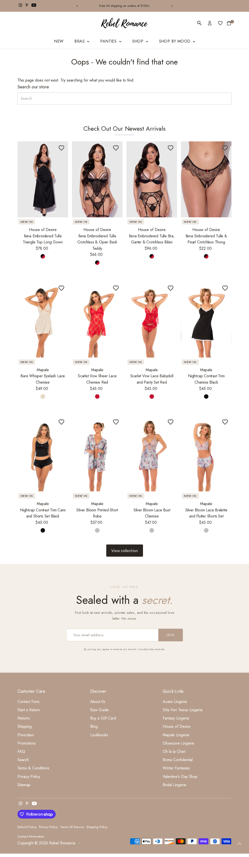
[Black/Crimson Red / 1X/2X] (206, 256)
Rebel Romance (62, 843)
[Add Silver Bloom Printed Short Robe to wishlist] (116, 422)
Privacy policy (48, 827)
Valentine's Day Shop (180, 776)
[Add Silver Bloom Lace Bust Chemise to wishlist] (170, 422)
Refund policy (27, 827)
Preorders (26, 735)
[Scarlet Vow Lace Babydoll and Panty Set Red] (151, 320)
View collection (124, 550)
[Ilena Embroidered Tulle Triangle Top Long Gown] (43, 179)
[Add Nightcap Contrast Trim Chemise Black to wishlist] (225, 288)
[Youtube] (33, 6)
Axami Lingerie (175, 701)
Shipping (25, 726)
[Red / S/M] (97, 396)
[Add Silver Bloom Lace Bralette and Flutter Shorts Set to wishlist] (225, 422)
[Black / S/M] (206, 396)
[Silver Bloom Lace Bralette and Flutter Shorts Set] (206, 453)
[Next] (171, 5)
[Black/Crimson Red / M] (151, 256)
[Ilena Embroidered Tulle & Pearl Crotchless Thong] (206, 179)
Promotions (27, 743)
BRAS (80, 41)
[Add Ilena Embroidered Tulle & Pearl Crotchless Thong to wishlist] (225, 148)
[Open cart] (228, 23)
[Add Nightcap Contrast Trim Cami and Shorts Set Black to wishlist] (61, 422)
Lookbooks (99, 735)
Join (171, 635)
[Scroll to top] (239, 843)
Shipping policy (96, 827)
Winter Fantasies (176, 768)
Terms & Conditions (33, 768)
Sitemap (24, 785)
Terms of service (72, 827)
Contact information (31, 836)
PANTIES (109, 41)
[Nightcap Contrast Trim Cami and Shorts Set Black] (43, 453)
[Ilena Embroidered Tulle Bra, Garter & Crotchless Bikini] (151, 179)
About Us (97, 701)
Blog (94, 726)
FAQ (21, 751)
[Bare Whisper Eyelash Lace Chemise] (43, 320)
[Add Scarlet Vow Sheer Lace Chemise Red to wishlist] (116, 288)
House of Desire (176, 726)
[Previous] (77, 5)
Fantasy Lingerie (176, 718)
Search (23, 760)
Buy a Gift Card (103, 718)
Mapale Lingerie (176, 735)
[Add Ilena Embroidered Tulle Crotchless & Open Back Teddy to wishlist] (116, 148)
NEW (58, 41)
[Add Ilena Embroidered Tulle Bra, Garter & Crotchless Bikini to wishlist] (170, 148)
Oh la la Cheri (174, 751)
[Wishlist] (220, 23)
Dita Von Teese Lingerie (183, 710)
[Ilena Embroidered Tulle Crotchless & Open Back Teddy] (97, 179)
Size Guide (99, 710)
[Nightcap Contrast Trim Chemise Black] (206, 320)
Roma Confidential (178, 760)
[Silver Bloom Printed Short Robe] (97, 453)
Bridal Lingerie (174, 785)
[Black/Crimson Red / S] (42, 256)
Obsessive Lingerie (178, 743)
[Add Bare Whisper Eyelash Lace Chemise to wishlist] (61, 288)
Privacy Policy (29, 776)
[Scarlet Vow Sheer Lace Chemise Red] (97, 320)
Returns (24, 718)
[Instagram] (20, 6)
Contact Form (28, 701)
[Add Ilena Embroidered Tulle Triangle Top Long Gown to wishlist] (61, 148)
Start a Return (29, 710)
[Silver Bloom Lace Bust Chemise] (151, 453)
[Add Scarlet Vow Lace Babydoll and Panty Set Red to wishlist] (170, 288)
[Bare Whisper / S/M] (42, 396)
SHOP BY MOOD (175, 41)
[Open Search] (199, 23)
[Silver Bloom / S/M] (97, 530)
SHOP (138, 41)
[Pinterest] (26, 6)
